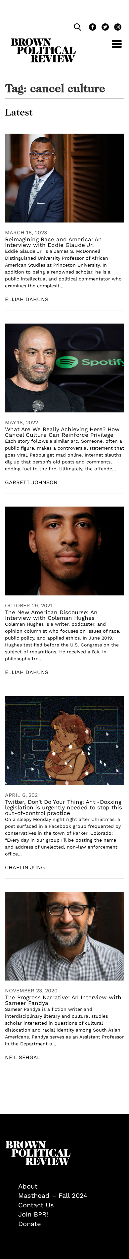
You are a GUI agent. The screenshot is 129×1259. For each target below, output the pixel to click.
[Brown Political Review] (43, 41)
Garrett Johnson (31, 482)
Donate (29, 1224)
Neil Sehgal (22, 1057)
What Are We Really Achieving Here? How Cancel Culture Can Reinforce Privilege (62, 432)
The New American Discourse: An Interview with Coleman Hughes (51, 615)
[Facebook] (92, 28)
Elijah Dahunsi (27, 299)
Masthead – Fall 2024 (52, 1195)
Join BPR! (33, 1214)
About (27, 1186)
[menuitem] (71, 1186)
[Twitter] (104, 28)
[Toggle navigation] (112, 47)
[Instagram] (116, 28)
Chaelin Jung (25, 867)
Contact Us (36, 1205)
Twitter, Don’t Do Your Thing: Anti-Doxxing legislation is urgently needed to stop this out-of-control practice (63, 807)
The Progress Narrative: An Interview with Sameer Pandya (63, 1000)
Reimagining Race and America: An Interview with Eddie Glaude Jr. (53, 242)
